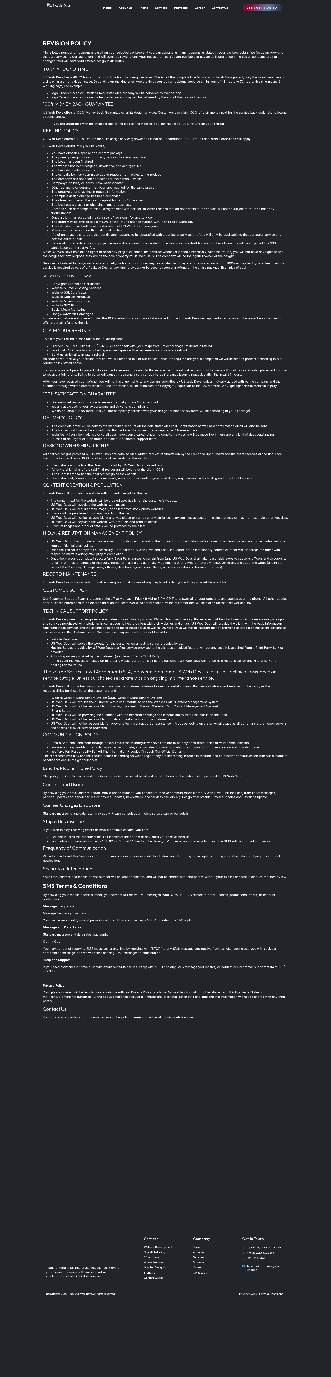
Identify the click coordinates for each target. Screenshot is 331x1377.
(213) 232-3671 (102, 346)
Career (199, 8)
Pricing (143, 8)
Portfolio (181, 8)
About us (125, 8)
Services (161, 8)
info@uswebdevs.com (150, 743)
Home (107, 8)
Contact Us (219, 8)
